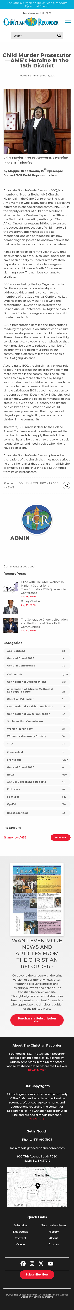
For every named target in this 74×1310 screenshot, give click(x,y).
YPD (36, 743)
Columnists (28, 483)
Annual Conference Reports (36, 781)
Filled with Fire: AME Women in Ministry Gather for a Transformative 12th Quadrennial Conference (43, 587)
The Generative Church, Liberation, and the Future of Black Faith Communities (44, 623)
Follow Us (60, 837)
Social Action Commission (35, 721)
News (9, 487)
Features (36, 796)
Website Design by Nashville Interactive (44, 1295)
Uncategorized (36, 813)
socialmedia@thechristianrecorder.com (37, 1148)
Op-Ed (36, 804)
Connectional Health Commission (36, 706)
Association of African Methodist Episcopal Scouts (36, 690)
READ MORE (37, 1070)
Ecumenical (35, 752)
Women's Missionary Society (36, 736)
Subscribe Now (37, 1274)
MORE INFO (37, 1119)
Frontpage (49, 483)
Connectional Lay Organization (36, 713)
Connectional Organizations (36, 681)
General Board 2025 (35, 658)
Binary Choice (30, 601)
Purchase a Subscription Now (37, 1020)
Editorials (36, 789)
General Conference (36, 665)
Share (66, 485)
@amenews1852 (14, 837)
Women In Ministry (36, 728)
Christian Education (35, 699)
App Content (36, 650)
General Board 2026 (35, 767)
